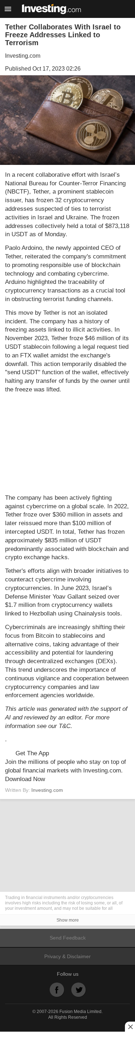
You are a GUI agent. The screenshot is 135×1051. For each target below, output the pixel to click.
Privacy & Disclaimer (67, 956)
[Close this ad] (130, 1027)
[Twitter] (78, 990)
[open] (8, 9)
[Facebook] (57, 990)
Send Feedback (68, 938)
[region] (68, 444)
